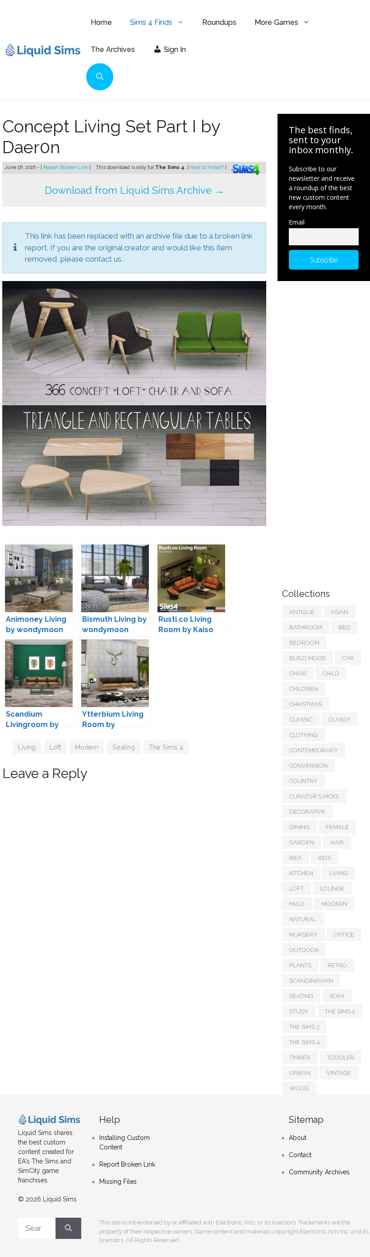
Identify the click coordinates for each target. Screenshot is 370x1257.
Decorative (307, 811)
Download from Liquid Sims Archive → (134, 190)
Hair (337, 842)
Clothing (303, 735)
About (297, 1137)
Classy (339, 719)
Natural (302, 919)
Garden (301, 842)
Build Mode (307, 658)
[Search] (68, 1228)
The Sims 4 (166, 747)
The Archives (113, 49)
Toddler (340, 1057)
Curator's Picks (314, 796)
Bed (344, 627)
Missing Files (118, 1181)
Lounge (332, 888)
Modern (86, 747)
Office (344, 934)
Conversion (308, 765)
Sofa (337, 996)
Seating (123, 747)
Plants (300, 965)
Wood (299, 1088)
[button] (99, 76)
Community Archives (319, 1172)
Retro (337, 965)
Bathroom (305, 627)
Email (297, 222)
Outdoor (304, 950)
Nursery (303, 934)
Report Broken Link (66, 167)
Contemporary (313, 750)
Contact (300, 1155)
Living (27, 747)
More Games (276, 22)
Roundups (219, 22)
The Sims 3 (304, 1026)
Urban (299, 1072)
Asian (339, 612)
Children (303, 688)
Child (331, 673)
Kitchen (301, 873)
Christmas (305, 704)
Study (299, 1011)
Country (303, 781)
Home (101, 22)
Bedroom (304, 642)
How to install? (207, 167)
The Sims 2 (340, 1011)
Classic (300, 719)
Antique (301, 612)
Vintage (339, 1072)
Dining (299, 827)
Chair (297, 673)
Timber (299, 1057)
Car (348, 658)
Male (297, 904)
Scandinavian (311, 980)
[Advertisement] (326, 430)
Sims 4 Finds (151, 22)
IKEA (295, 857)
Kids (324, 857)
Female (337, 827)
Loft (55, 747)
